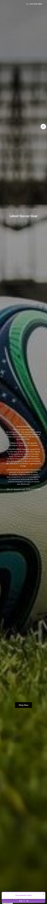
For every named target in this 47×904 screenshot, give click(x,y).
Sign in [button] (22, 901)
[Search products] (43, 126)
